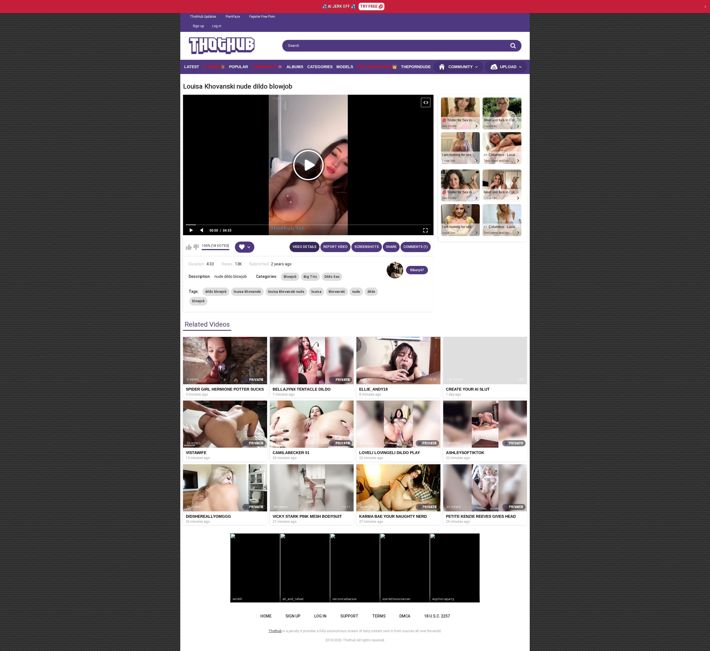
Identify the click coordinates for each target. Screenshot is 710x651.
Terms (379, 616)
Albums (294, 67)
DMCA (404, 616)
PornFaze (233, 17)
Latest (191, 67)
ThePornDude (416, 67)
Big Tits (310, 277)
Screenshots (366, 247)
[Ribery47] (395, 270)
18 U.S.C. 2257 (437, 616)
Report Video (335, 247)
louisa (316, 292)
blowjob (198, 301)
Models (344, 67)
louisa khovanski (247, 292)
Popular (238, 67)
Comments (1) (416, 247)
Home (266, 616)
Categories (320, 67)
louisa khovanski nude (286, 292)
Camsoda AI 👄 (267, 67)
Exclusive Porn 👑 (377, 67)
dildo (371, 292)
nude (356, 292)
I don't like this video (196, 247)
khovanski (337, 292)
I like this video (189, 247)
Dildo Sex (332, 277)
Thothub (349, 640)
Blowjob (290, 277)
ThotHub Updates (203, 17)
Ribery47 (417, 270)
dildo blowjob (216, 292)
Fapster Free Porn (262, 17)
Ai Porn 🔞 (214, 67)
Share (391, 247)
